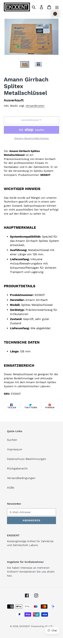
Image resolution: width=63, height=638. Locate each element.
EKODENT (24, 626)
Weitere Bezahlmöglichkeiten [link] (31, 138)
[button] (55, 13)
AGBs (10, 487)
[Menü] (57, 7)
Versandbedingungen (21, 478)
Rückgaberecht (17, 468)
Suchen (12, 439)
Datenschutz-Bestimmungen (26, 459)
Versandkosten (35, 105)
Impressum (14, 449)
